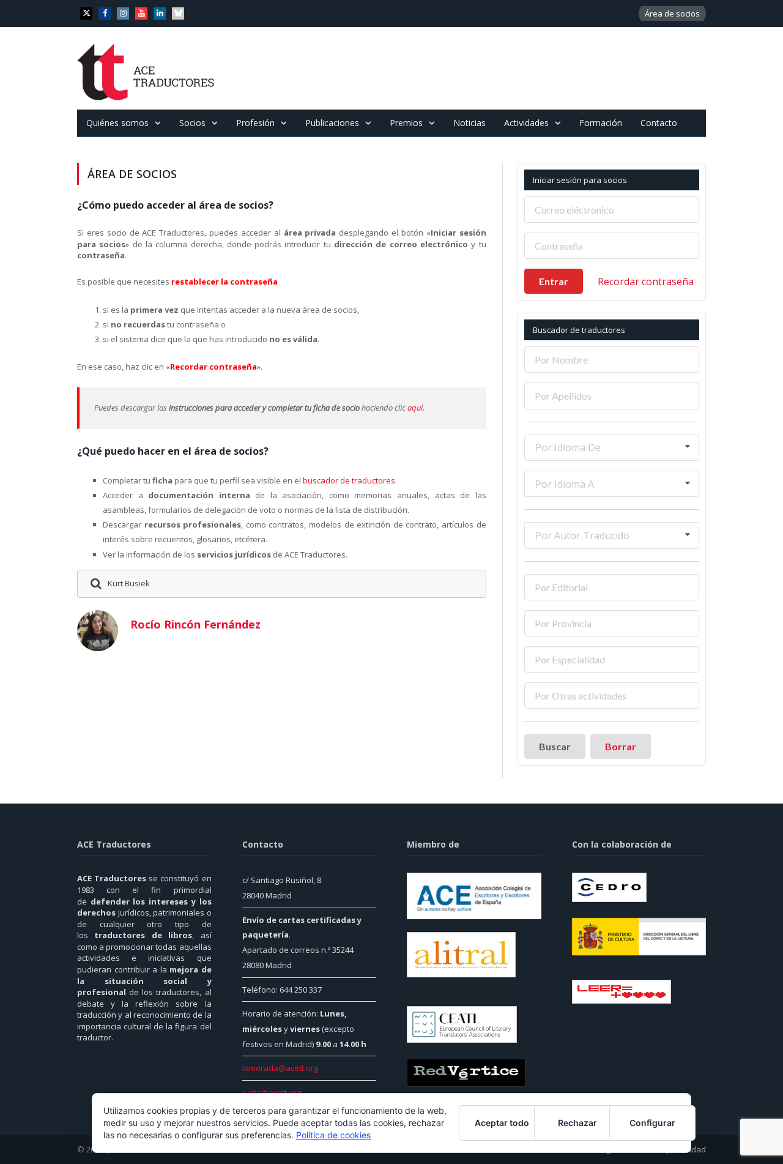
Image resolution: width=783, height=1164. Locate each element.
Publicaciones (332, 123)
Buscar (555, 746)
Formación (600, 123)
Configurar (652, 1122)
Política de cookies (333, 1135)
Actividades (526, 123)
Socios (192, 123)
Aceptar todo (502, 1122)
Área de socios (672, 13)
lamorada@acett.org (280, 1067)
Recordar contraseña (646, 281)
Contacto (658, 123)
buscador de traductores (349, 480)
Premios (406, 123)
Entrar (553, 281)
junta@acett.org (271, 1092)
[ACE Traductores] (146, 68)
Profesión (255, 123)
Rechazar (577, 1122)
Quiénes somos (117, 123)
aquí (415, 407)
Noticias (469, 123)
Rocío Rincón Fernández (195, 624)
